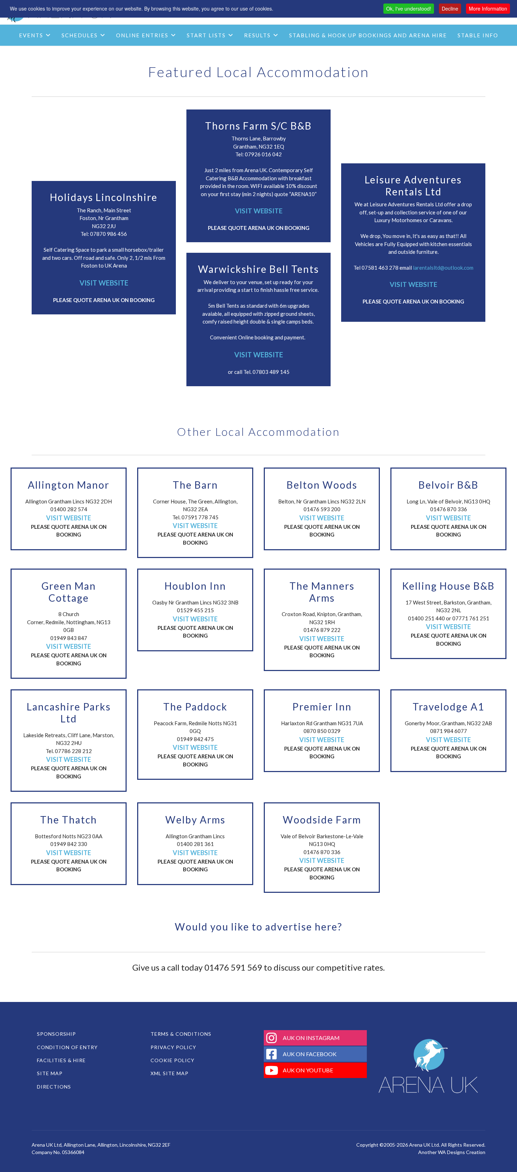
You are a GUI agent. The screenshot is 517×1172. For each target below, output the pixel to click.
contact (261, 56)
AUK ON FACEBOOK (310, 1054)
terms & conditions (181, 1034)
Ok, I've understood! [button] (408, 8)
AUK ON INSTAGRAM (311, 1037)
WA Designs (451, 1152)
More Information (488, 8)
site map (50, 1073)
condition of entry (67, 1047)
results (257, 35)
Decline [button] (450, 8)
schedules (80, 35)
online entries (142, 35)
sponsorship (56, 1034)
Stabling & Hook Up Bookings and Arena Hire (368, 35)
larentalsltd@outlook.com (443, 267)
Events (31, 35)
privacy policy (173, 1047)
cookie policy (172, 1060)
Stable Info (478, 35)
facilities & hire (61, 1060)
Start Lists (206, 35)
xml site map (170, 1073)
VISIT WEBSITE (103, 282)
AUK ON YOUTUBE (308, 1070)
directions (54, 1087)
